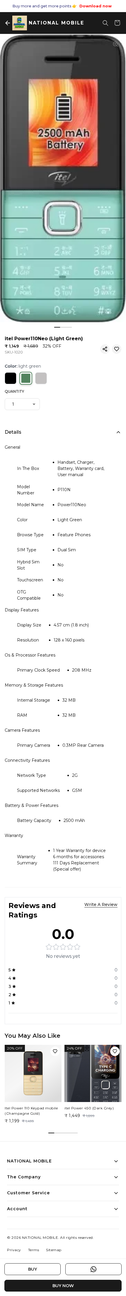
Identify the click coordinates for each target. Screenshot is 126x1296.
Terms (33, 1250)
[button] (105, 349)
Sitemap (54, 1250)
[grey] (41, 378)
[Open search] (105, 23)
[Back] (7, 23)
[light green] (25, 378)
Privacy (14, 1250)
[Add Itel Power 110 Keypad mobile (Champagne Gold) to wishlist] (55, 1051)
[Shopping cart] (117, 23)
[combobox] (22, 404)
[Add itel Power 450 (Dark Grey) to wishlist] (115, 1051)
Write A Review (101, 904)
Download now (95, 6)
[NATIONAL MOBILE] (19, 23)
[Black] (10, 378)
